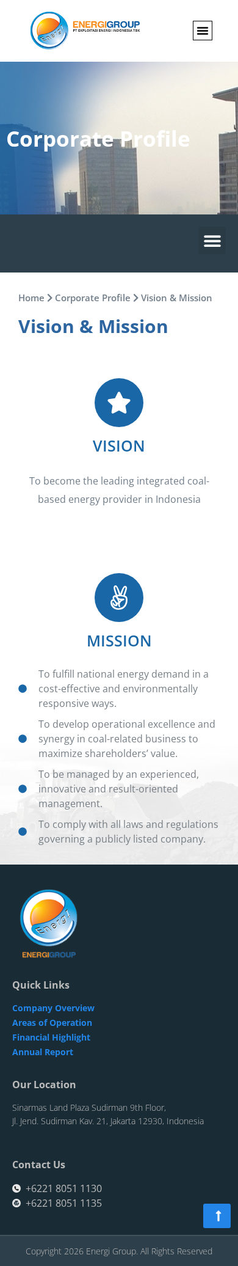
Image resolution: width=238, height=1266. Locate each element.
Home (31, 297)
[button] (202, 30)
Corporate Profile (93, 297)
